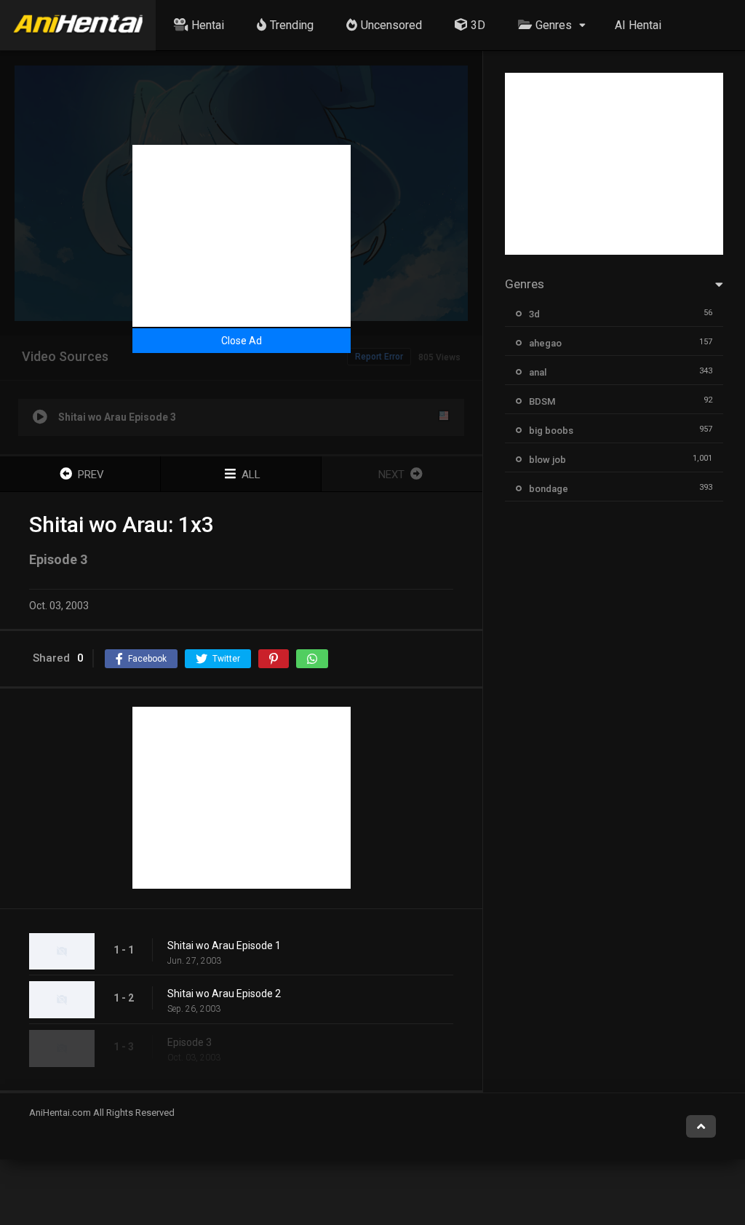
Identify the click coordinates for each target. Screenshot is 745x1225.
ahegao (545, 343)
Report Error (379, 357)
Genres (553, 25)
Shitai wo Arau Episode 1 (224, 945)
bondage (548, 488)
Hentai (207, 25)
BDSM (542, 401)
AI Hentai (638, 25)
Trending (292, 25)
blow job (547, 459)
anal (537, 372)
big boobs (551, 430)
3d (534, 314)
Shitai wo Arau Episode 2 (224, 993)
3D (478, 25)
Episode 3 (189, 1042)
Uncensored (391, 25)
